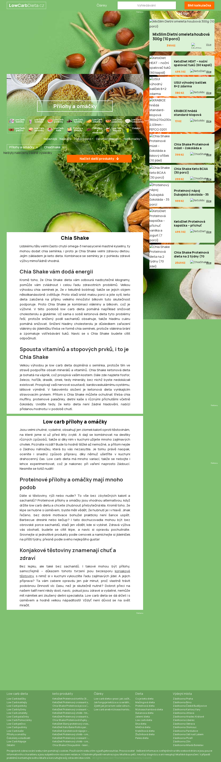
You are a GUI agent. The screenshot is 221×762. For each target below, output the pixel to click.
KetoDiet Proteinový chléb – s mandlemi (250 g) (73, 741)
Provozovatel (127, 750)
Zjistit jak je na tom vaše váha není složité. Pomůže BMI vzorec (114, 705)
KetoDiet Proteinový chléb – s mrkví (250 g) (73, 734)
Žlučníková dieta (145, 734)
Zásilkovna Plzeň (183, 738)
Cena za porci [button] (82, 139)
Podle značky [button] (131, 139)
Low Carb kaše (15, 730)
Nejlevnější (50, 139)
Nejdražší (65, 139)
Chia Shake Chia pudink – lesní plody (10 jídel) (73, 745)
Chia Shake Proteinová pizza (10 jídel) (73, 705)
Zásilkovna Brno (182, 702)
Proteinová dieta (145, 705)
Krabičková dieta (145, 730)
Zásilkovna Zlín (182, 741)
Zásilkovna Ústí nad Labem (188, 734)
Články (102, 5)
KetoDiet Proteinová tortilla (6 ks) (71, 698)
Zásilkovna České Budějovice (190, 705)
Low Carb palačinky (18, 716)
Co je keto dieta (144, 698)
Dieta (139, 694)
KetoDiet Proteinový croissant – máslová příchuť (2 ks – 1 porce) (73, 738)
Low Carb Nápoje (16, 741)
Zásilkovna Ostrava (184, 723)
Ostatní (11, 745)
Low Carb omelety (17, 712)
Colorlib (147, 757)
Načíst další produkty (97, 158)
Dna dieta (140, 723)
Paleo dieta (141, 738)
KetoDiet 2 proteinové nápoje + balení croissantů (73, 730)
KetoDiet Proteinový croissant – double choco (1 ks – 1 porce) (73, 709)
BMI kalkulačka (199, 5)
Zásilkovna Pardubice (185, 730)
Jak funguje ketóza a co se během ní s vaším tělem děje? (114, 702)
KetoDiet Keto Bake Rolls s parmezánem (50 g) (73, 727)
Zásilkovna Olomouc (185, 727)
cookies (63, 750)
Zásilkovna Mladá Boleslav (188, 745)
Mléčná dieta (142, 727)
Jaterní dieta (142, 716)
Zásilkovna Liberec (184, 720)
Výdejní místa (182, 694)
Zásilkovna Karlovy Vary (186, 709)
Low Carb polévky (17, 705)
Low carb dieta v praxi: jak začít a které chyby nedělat (114, 698)
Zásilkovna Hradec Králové (188, 716)
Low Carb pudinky (17, 727)
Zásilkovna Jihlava (183, 712)
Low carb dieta (17, 694)
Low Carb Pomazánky (19, 720)
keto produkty (62, 694)
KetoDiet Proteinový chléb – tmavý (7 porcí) (73, 712)
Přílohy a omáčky (16, 734)
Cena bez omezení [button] (107, 139)
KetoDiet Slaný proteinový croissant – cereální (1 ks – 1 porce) (73, 723)
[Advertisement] (75, 43)
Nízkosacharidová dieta (149, 709)
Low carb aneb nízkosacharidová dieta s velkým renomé (114, 709)
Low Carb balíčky (16, 698)
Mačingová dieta (145, 702)
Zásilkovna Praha (183, 698)
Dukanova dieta (144, 712)
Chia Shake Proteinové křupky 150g (72, 720)
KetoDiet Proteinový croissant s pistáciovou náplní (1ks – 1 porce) (73, 702)
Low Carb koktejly (17, 702)
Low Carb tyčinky (16, 709)
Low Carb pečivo (16, 723)
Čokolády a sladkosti (18, 738)
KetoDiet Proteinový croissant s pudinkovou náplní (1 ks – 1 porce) (73, 716)
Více (208, 44)
